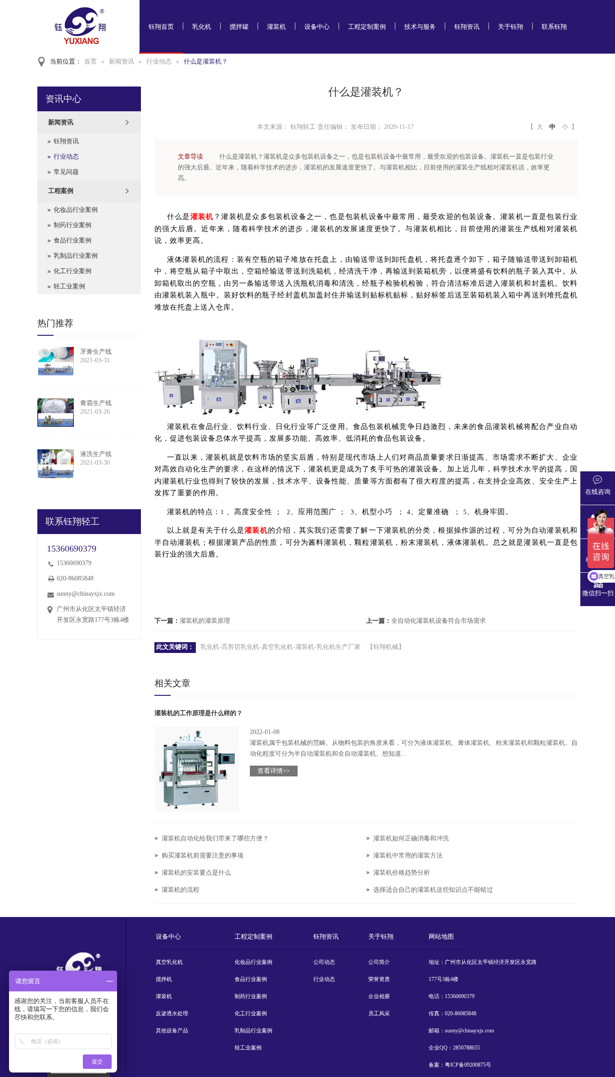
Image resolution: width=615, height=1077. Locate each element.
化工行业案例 (72, 271)
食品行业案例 (72, 240)
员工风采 (379, 1013)
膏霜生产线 (96, 403)
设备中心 (317, 26)
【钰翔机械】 (386, 646)
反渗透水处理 (172, 1013)
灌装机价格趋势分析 (401, 872)
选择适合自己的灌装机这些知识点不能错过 (433, 889)
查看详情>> (274, 770)
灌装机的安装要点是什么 (196, 872)
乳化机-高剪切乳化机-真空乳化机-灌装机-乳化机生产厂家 (280, 646)
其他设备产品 (172, 1030)
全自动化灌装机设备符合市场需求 (438, 620)
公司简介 (379, 962)
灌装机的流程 (180, 889)
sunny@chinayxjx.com (86, 593)
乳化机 (201, 26)
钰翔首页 (161, 26)
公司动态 (324, 962)
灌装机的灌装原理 (205, 620)
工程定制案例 (367, 26)
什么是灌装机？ (206, 61)
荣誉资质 (379, 979)
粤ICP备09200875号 (468, 1065)
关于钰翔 (510, 26)
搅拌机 (164, 979)
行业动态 (159, 61)
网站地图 (441, 936)
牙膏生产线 (96, 351)
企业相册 (379, 996)
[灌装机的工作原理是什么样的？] (196, 769)
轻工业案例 (69, 286)
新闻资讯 (121, 61)
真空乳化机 (169, 962)
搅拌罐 (239, 26)
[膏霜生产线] (55, 412)
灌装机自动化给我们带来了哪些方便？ (215, 838)
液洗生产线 (96, 454)
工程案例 (60, 190)
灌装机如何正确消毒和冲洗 (411, 838)
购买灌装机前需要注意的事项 (203, 855)
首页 (90, 61)
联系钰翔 (554, 26)
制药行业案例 (72, 225)
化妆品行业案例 (76, 209)
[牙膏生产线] (55, 361)
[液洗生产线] (55, 463)
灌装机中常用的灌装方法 (408, 855)
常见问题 (66, 172)
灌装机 (276, 26)
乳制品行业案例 (76, 255)
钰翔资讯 (466, 26)
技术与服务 (420, 26)
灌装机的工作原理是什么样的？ (198, 713)
